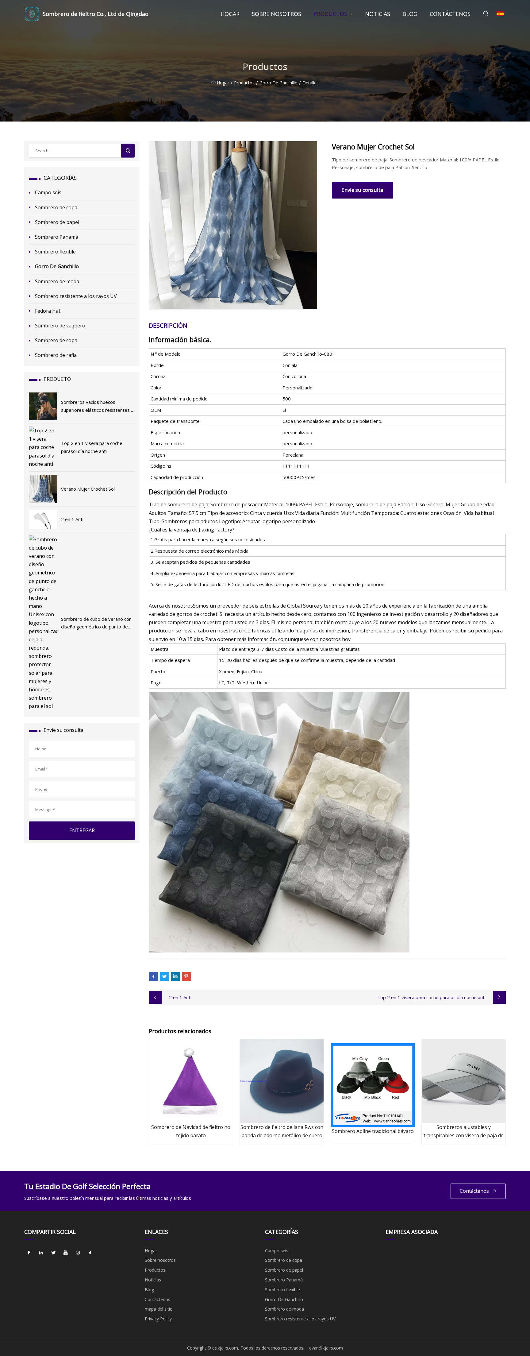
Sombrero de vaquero (60, 325)
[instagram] (78, 1252)
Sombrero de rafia (56, 355)
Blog (409, 13)
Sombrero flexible (55, 251)
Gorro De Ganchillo (278, 83)
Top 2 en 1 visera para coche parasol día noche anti (431, 997)
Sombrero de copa (56, 207)
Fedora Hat (47, 310)
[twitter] (53, 1252)
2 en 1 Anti (180, 997)
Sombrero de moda (57, 281)
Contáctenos (450, 13)
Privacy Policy (158, 1319)
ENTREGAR (82, 830)
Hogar (230, 13)
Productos (330, 13)
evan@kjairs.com (326, 1348)
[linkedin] (41, 1252)
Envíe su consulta (362, 189)
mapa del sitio (159, 1309)
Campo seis (48, 192)
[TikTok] (90, 1252)
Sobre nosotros (276, 13)
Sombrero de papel (57, 222)
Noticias (377, 13)
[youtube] (65, 1252)
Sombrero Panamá (56, 237)
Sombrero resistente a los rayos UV (76, 296)
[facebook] (28, 1252)
